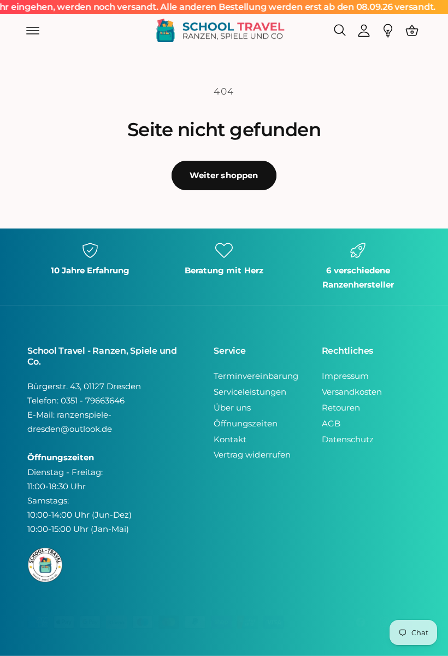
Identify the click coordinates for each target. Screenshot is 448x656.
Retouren (341, 408)
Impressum (345, 376)
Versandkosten (352, 392)
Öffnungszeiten (245, 424)
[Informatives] (388, 31)
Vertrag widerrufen (252, 455)
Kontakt (230, 439)
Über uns (232, 408)
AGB (331, 424)
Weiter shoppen (224, 175)
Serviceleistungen (250, 392)
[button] (33, 31)
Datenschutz (348, 439)
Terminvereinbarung (256, 376)
